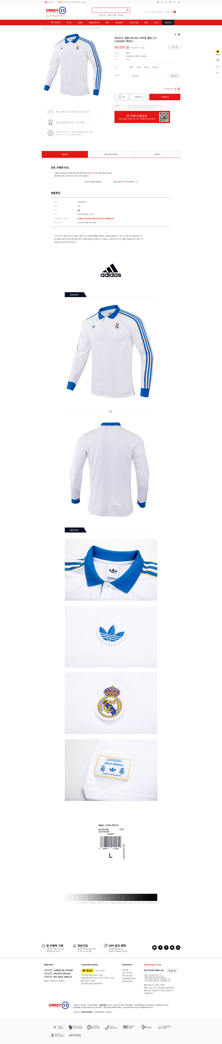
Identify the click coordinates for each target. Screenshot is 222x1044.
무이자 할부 (174, 47)
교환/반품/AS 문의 (129, 978)
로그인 (146, 12)
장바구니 (139, 97)
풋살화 (80, 22)
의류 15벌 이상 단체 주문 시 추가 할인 (73, 111)
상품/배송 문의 (127, 981)
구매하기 (165, 97)
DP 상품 (120, 15)
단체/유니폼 (133, 22)
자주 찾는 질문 (127, 975)
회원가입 (153, 12)
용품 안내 (174, 75)
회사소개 (76, 1012)
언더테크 (57, 22)
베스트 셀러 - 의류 (56, 28)
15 (124, 97)
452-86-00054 (149, 1005)
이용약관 (108, 1012)
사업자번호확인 (99, 1012)
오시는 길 (172, 970)
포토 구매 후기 (127, 973)
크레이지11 (45, 28)
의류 (107, 22)
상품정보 (65, 154)
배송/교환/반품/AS (111, 154)
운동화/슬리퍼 (94, 22)
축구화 (69, 22)
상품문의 (157, 154)
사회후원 (50, 2)
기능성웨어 (119, 22)
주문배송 (160, 12)
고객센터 (167, 12)
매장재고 (168, 22)
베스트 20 (102, 15)
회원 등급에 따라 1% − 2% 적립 (70, 122)
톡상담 (89, 970)
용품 (146, 22)
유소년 (156, 22)
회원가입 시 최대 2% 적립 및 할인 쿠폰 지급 (74, 2)
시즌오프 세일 (111, 15)
